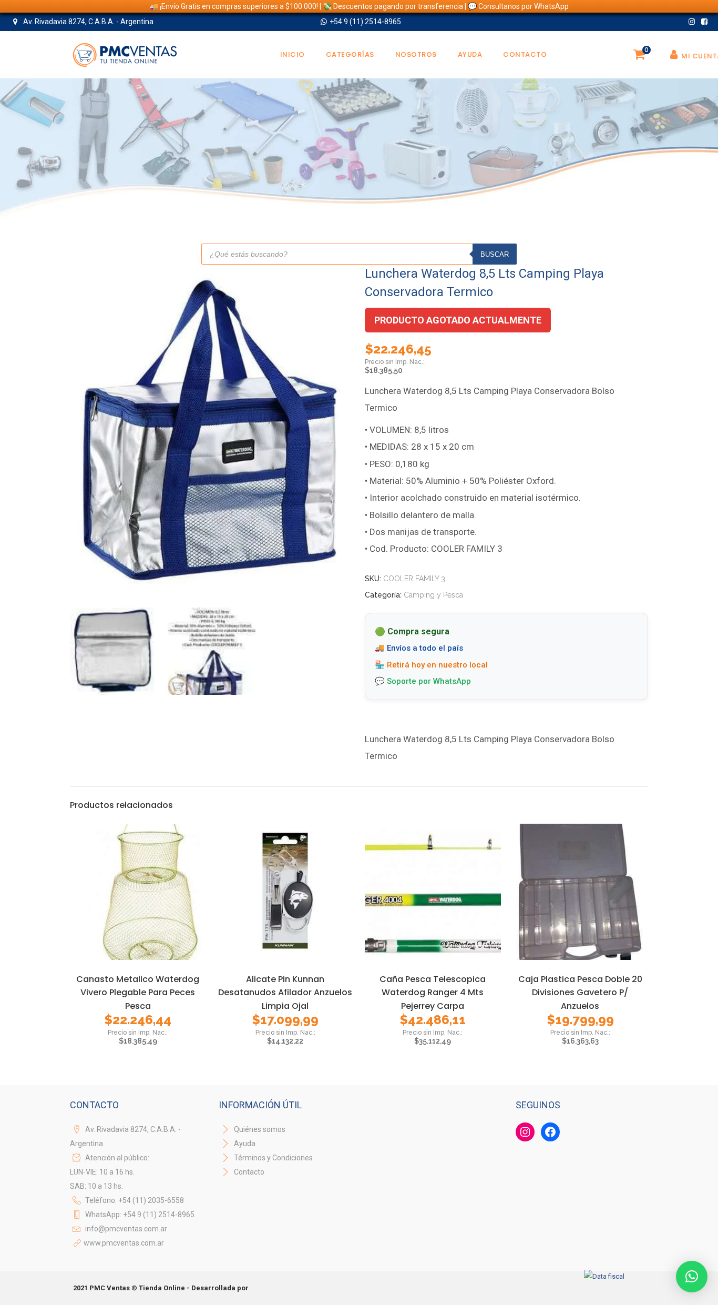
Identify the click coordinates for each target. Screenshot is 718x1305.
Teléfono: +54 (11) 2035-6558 (134, 1200)
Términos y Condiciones (272, 1158)
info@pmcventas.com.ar (126, 1229)
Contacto (249, 1172)
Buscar (494, 254)
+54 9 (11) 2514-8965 (365, 21)
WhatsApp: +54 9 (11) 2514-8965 (139, 1214)
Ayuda (243, 1143)
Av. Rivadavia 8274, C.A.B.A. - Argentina (87, 21)
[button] (691, 1276)
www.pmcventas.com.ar (124, 1243)
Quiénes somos (258, 1129)
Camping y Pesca (433, 595)
